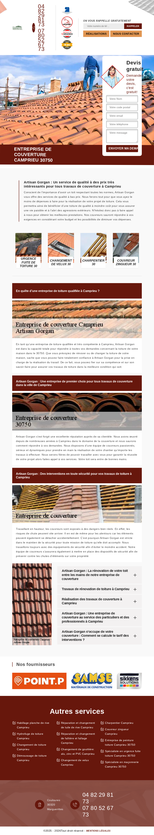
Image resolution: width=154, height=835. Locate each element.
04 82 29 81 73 (41, 15)
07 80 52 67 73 (41, 40)
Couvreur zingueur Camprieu (117, 731)
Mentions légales (98, 831)
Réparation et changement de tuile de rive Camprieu (78, 725)
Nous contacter (126, 33)
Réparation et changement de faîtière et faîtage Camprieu (78, 738)
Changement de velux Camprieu (75, 762)
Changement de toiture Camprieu (31, 747)
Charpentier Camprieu (119, 722)
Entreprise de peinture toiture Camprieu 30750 (120, 742)
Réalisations (96, 33)
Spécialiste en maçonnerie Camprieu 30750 (122, 764)
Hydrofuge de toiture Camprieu (30, 736)
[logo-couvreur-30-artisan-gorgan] (17, 27)
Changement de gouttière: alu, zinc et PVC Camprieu (78, 751)
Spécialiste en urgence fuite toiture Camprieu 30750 (122, 753)
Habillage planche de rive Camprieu (33, 725)
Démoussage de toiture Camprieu (32, 758)
